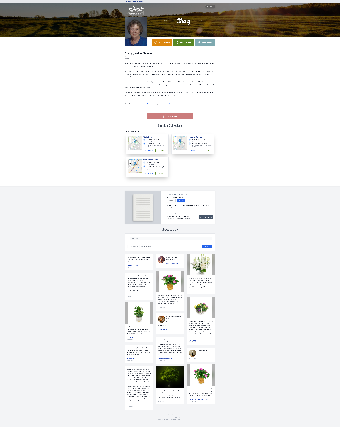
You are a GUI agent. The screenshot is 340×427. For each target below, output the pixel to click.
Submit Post (207, 246)
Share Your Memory (206, 217)
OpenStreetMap (172, 422)
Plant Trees (161, 150)
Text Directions (149, 150)
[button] (135, 141)
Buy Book (181, 200)
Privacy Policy (165, 419)
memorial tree (146, 104)
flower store (172, 104)
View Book (171, 200)
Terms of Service (175, 419)
